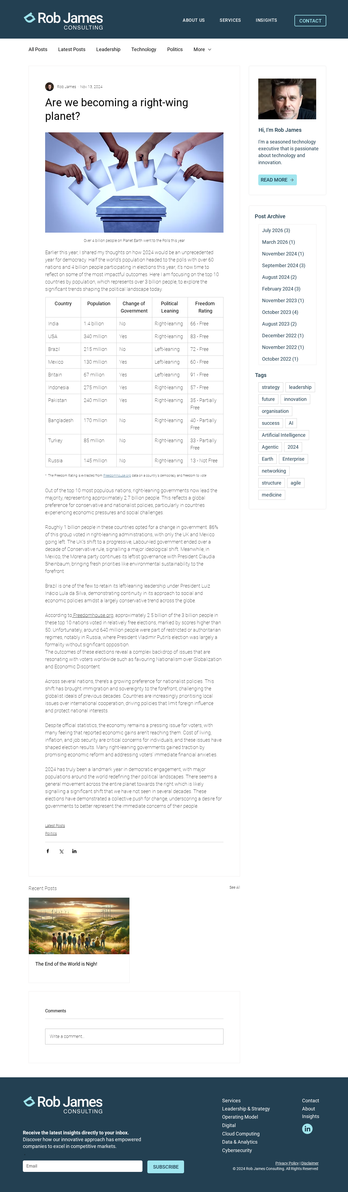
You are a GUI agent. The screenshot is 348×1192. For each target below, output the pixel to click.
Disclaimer (310, 1163)
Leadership (108, 49)
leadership (300, 387)
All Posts (38, 49)
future (268, 399)
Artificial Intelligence (284, 435)
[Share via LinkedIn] (74, 851)
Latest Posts (71, 49)
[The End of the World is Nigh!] (79, 926)
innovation (295, 399)
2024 (293, 447)
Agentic (270, 447)
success (270, 423)
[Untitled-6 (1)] (307, 1129)
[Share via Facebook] (47, 851)
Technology (143, 49)
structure (271, 483)
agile (296, 483)
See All (234, 887)
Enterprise (293, 459)
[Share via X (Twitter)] (61, 851)
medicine (272, 495)
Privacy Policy (287, 1163)
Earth (267, 459)
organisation (275, 411)
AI (291, 423)
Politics (175, 49)
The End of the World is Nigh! (66, 964)
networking (274, 471)
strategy (271, 387)
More (199, 49)
